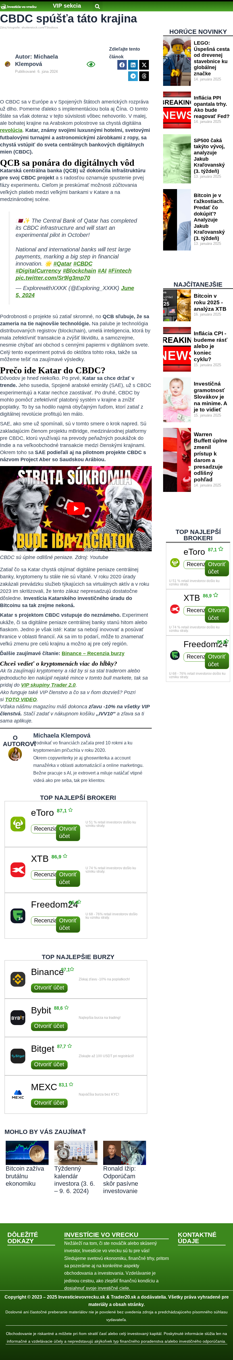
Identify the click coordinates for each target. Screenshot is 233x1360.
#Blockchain (79, 271)
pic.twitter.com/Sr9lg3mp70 (53, 278)
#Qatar (62, 263)
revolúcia (11, 130)
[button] (67, 6)
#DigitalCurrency (38, 271)
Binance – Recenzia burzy (93, 653)
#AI (102, 271)
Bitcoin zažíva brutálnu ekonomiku (25, 1176)
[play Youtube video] (76, 508)
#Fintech (120, 271)
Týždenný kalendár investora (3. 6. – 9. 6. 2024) (74, 1180)
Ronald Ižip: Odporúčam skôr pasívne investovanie (120, 1180)
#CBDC (82, 263)
